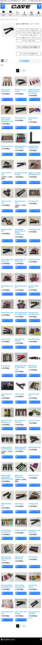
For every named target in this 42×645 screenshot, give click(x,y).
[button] (3, 7)
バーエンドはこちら (28, 40)
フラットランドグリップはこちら (28, 32)
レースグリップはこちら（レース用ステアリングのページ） (28, 36)
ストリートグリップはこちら (28, 30)
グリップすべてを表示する (28, 54)
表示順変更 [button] (25, 61)
